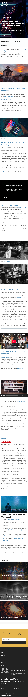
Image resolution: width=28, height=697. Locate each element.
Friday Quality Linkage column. (14, 50)
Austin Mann (7, 84)
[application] (14, 395)
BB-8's (4, 538)
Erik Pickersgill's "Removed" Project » (12, 290)
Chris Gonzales (17, 41)
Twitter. (24, 549)
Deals (2, 649)
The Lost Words (9, 524)
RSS (2, 690)
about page (19, 297)
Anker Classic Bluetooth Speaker (11, 536)
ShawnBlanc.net (17, 690)
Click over (3, 171)
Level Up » (4, 399)
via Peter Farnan (22, 207)
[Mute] (22, 395)
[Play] (1, 395)
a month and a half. (8, 96)
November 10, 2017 (5, 41)
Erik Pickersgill (7, 261)
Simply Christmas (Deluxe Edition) (14, 530)
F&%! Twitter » (6, 439)
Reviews (3, 655)
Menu (25, 3)
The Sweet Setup (17, 688)
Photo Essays (4, 659)
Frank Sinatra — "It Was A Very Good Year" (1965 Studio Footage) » (12, 204)
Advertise (3, 662)
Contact (3, 665)
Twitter (2, 688)
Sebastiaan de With (8, 138)
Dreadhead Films (5, 357)
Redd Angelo (4, 45)
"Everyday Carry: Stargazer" (13, 519)
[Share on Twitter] (5, 552)
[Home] (4, 4)
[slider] (25, 395)
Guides (2, 652)
